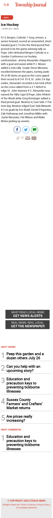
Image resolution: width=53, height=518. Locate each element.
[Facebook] (17, 129)
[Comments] (34, 129)
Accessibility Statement (26, 507)
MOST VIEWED (8, 346)
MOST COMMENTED (11, 429)
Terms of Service (28, 504)
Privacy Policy (43, 504)
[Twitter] (25, 129)
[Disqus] (26, 184)
